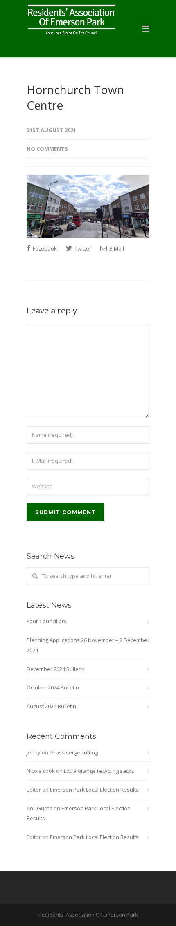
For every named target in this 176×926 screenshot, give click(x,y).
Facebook (44, 248)
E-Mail (116, 248)
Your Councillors (47, 621)
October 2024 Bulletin (53, 687)
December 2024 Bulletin (56, 669)
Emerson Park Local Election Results (94, 789)
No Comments (47, 148)
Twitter (82, 248)
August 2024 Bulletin (51, 706)
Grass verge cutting (74, 752)
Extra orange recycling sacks (99, 770)
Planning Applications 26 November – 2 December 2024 (88, 645)
